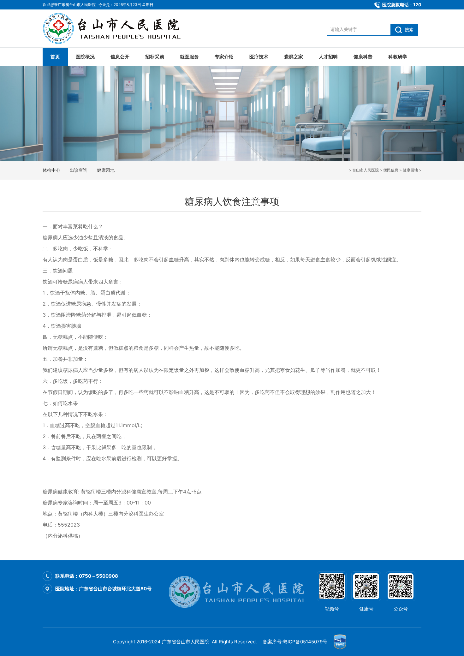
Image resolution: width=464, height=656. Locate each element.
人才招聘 (328, 57)
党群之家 (293, 57)
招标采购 (154, 57)
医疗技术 (258, 57)
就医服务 (189, 57)
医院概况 (85, 57)
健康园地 (410, 170)
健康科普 (363, 57)
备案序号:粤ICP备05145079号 (295, 642)
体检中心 (51, 170)
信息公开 (119, 57)
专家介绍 (224, 57)
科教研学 (397, 57)
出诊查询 (78, 170)
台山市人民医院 (365, 170)
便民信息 (390, 170)
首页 (55, 57)
